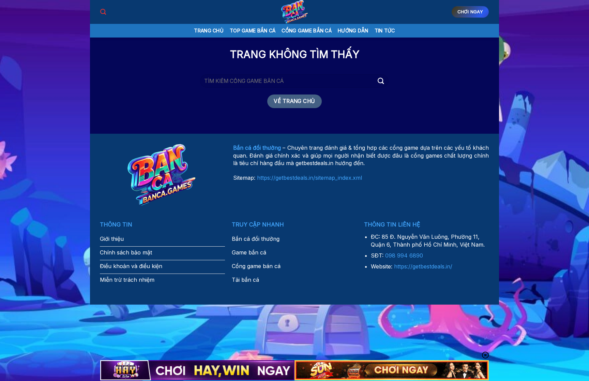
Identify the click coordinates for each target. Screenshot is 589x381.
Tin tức (385, 30)
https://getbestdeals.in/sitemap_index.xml (309, 177)
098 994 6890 (404, 255)
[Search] (103, 12)
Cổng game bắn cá (307, 30)
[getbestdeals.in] (294, 12)
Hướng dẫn (353, 30)
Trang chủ (209, 30)
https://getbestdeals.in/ (423, 266)
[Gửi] (381, 81)
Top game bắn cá (252, 30)
